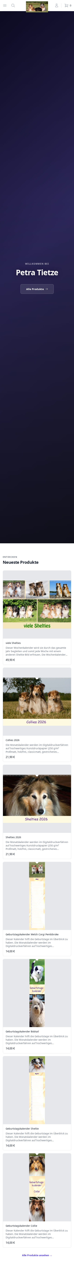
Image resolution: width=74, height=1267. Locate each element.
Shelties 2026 (13, 837)
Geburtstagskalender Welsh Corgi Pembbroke (32, 934)
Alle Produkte (35, 289)
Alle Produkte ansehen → (37, 1255)
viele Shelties (13, 643)
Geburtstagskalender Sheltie (22, 1128)
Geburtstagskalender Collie (21, 1225)
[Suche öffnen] (13, 5)
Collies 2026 (12, 740)
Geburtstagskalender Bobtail (22, 1031)
